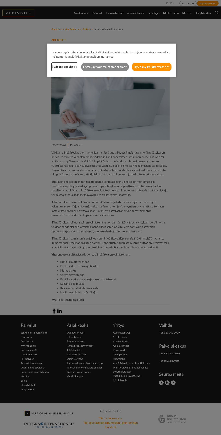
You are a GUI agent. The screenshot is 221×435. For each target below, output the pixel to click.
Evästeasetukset (64, 66)
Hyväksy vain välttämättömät (105, 67)
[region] (111, 60)
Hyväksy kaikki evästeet (152, 67)
